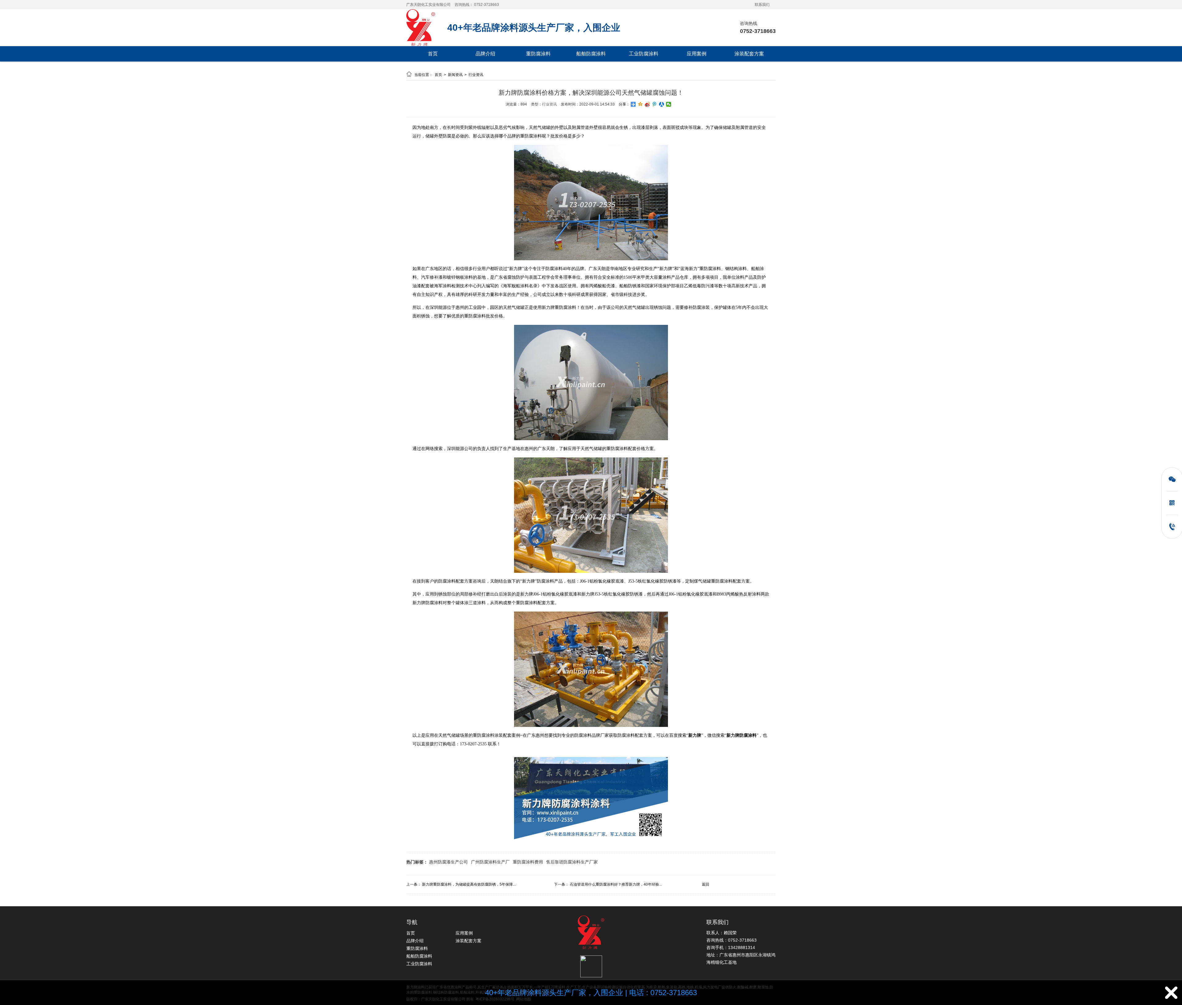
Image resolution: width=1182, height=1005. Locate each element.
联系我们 (762, 4)
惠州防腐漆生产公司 (448, 861)
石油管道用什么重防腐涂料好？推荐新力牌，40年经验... (616, 884)
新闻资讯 (456, 75)
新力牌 (694, 735)
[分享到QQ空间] (640, 104)
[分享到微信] (668, 104)
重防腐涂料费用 (528, 861)
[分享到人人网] (661, 104)
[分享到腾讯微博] (654, 104)
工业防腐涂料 (643, 53)
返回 (705, 884)
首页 (433, 53)
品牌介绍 (485, 53)
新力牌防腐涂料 (741, 735)
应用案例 (696, 53)
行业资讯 (475, 75)
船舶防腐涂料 (591, 53)
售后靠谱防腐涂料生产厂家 (572, 861)
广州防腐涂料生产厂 (490, 861)
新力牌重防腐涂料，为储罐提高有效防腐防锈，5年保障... (469, 884)
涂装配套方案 (749, 53)
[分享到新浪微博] (647, 104)
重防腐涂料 (538, 53)
